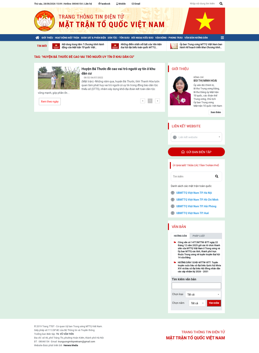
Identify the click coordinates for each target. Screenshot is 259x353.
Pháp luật (199, 236)
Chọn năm (178, 302)
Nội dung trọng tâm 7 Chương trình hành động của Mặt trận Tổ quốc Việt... (83, 46)
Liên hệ (88, 3)
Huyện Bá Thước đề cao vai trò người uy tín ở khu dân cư (118, 71)
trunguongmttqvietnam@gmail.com (76, 341)
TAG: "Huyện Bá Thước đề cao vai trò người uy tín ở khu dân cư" (84, 57)
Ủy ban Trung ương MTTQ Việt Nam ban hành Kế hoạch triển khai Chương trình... (201, 46)
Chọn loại (177, 294)
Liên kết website (186, 126)
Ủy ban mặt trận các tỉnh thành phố (196, 165)
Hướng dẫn (180, 236)
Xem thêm (216, 112)
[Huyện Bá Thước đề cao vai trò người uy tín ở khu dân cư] (59, 80)
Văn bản (179, 227)
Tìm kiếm (214, 303)
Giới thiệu (180, 69)
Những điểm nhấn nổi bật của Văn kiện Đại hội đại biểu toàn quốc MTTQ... (141, 46)
